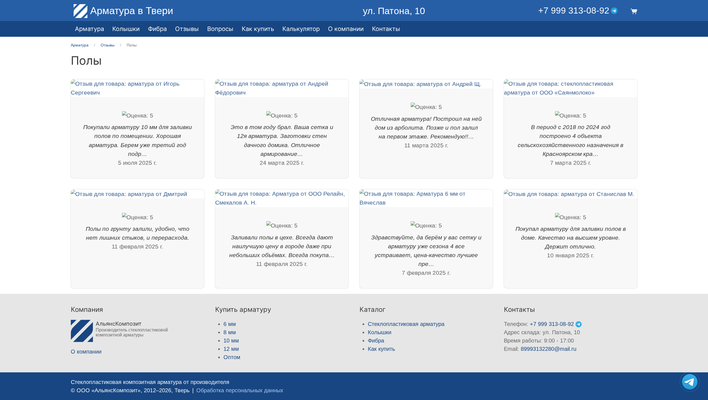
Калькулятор (301, 28)
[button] (633, 11)
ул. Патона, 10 (394, 11)
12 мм (231, 349)
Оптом (231, 357)
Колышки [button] (126, 28)
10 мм (231, 341)
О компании (346, 28)
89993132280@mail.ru (548, 349)
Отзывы (187, 28)
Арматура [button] (89, 28)
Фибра (157, 28)
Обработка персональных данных (239, 390)
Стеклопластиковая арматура (406, 324)
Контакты (386, 28)
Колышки (379, 332)
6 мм (229, 324)
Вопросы (220, 28)
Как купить (381, 349)
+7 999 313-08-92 (573, 10)
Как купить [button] (258, 28)
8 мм (229, 332)
